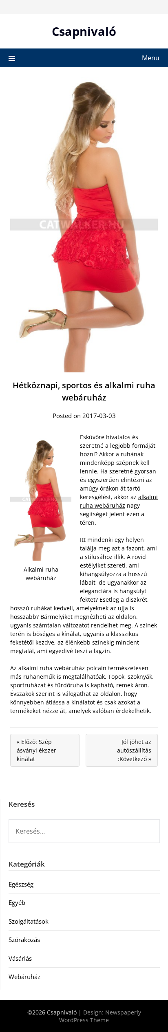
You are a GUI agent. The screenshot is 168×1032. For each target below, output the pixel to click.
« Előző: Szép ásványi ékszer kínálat (36, 750)
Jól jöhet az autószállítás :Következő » (134, 750)
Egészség (21, 884)
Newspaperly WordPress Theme (100, 1016)
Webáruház (24, 977)
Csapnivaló (84, 31)
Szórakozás (24, 939)
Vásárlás (20, 958)
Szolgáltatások (29, 921)
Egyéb (17, 902)
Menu (150, 57)
